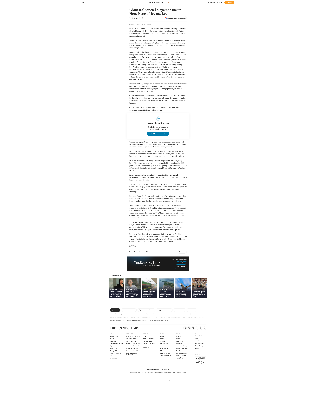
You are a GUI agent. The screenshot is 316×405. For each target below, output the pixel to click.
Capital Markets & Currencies (131, 353)
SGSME (197, 348)
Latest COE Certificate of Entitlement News (177, 314)
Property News (192, 310)
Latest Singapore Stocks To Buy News (137, 320)
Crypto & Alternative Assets (149, 344)
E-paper (178, 336)
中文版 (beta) (180, 358)
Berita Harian (167, 372)
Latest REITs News (179, 310)
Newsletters (179, 341)
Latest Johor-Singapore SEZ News (119, 317)
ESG (111, 356)
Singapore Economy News (164, 310)
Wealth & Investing (148, 338)
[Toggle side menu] (83, 2)
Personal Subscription (182, 346)
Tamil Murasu (177, 372)
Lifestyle (162, 336)
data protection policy (180, 378)
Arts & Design (164, 348)
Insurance (146, 347)
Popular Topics (115, 310)
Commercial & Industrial (117, 343)
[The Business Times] (156, 2)
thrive (196, 338)
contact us (139, 378)
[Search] (85, 2)
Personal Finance (148, 341)
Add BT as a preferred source (176, 18)
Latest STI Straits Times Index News (170, 317)
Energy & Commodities (133, 343)
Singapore (113, 346)
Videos (178, 338)
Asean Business (199, 343)
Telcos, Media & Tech (132, 346)
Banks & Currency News (128, 310)
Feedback (182, 252)
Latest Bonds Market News (117, 320)
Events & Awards (181, 356)
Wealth (145, 336)
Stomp (184, 372)
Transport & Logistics (132, 348)
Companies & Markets (133, 336)
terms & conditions (160, 378)
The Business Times (147, 372)
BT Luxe (162, 351)
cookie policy (170, 378)
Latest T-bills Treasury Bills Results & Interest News (123, 314)
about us (132, 378)
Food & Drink (163, 338)
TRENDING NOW (115, 275)
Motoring (162, 341)
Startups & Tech (114, 351)
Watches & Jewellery (166, 346)
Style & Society (164, 343)
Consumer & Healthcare (133, 351)
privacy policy (151, 378)
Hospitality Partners (165, 356)
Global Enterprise (200, 346)
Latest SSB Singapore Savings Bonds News (151, 314)
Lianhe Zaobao (158, 372)
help (145, 378)
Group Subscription (182, 348)
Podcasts (179, 343)
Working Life (113, 358)
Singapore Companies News (146, 310)
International (113, 348)
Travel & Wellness (165, 353)
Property (112, 338)
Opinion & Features (115, 353)
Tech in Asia (198, 341)
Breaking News (114, 336)
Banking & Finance (131, 338)
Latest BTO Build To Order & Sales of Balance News (144, 317)
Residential (113, 341)
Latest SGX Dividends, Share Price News (193, 317)
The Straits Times (135, 372)
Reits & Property (131, 341)
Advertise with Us (181, 353)
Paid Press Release (181, 351)
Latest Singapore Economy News (159, 320)
